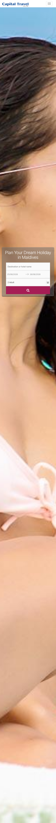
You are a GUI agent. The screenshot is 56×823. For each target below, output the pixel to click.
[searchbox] (28, 266)
